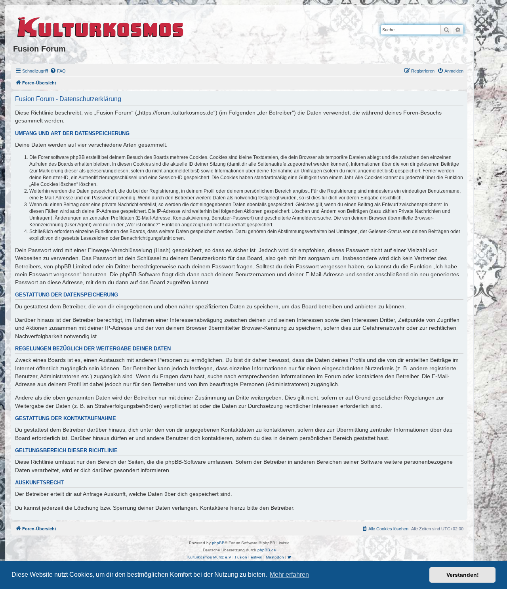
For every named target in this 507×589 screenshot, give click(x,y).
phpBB (218, 543)
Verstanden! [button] (462, 575)
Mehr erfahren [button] (289, 574)
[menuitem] (58, 71)
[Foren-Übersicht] (101, 25)
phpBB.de (266, 550)
